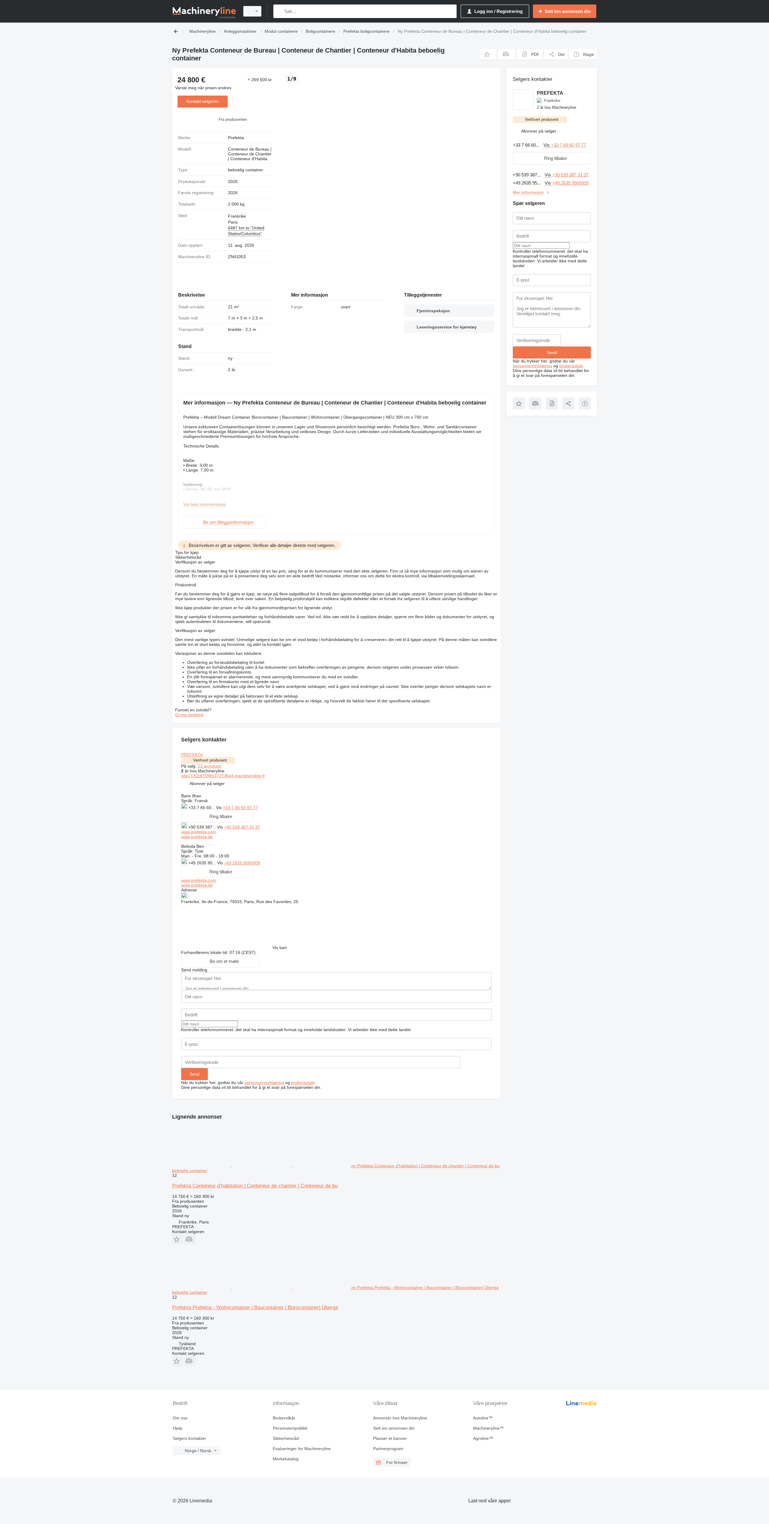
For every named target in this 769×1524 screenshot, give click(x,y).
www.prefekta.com (198, 831)
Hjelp (177, 1428)
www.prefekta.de (197, 836)
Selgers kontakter (189, 1438)
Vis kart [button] (279, 947)
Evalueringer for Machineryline (302, 1448)
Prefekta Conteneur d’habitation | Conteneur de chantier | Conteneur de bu (255, 1186)
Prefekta (236, 137)
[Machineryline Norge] (204, 11)
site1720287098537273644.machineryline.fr (223, 775)
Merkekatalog (286, 1458)
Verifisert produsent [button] (210, 760)
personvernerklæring (264, 1082)
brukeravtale (303, 1082)
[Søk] (279, 11)
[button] (488, 54)
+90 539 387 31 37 (242, 827)
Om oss (180, 1418)
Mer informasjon (528, 192)
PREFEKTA (192, 754)
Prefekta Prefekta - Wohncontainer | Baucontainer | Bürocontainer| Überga (255, 1307)
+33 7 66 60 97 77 (240, 807)
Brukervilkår (284, 1418)
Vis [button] (219, 807)
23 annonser (210, 766)
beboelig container (245, 169)
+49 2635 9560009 (242, 862)
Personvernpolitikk (290, 1428)
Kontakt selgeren (203, 101)
